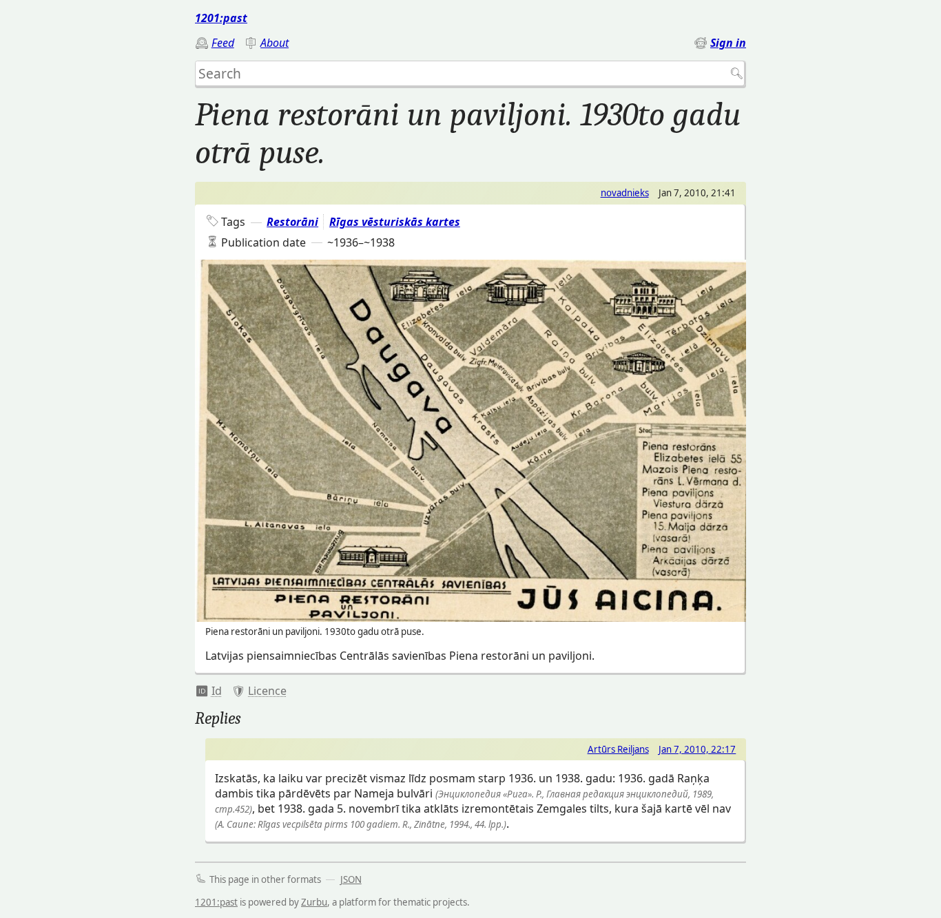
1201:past (221, 17)
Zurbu (314, 902)
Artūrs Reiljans (618, 749)
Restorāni (292, 221)
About (274, 42)
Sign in (728, 42)
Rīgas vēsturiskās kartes (394, 221)
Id (216, 690)
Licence (267, 690)
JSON (351, 879)
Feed (222, 42)
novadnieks (625, 193)
